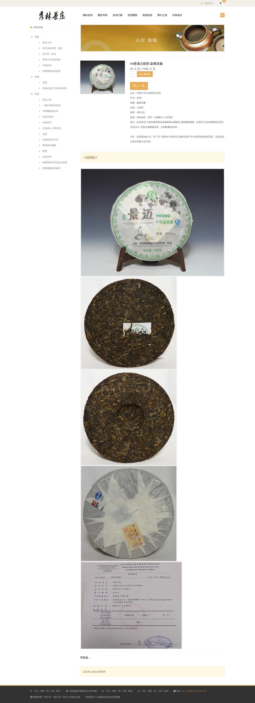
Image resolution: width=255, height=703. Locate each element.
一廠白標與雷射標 (51, 105)
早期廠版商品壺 (50, 111)
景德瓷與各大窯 (50, 139)
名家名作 (47, 122)
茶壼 (37, 94)
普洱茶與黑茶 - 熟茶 (52, 48)
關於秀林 (103, 15)
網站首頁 (88, 15)
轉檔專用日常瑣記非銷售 (54, 162)
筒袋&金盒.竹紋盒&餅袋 (54, 88)
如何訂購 (117, 15)
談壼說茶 (147, 15)
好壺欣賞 (47, 156)
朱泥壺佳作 (48, 116)
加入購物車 (144, 74)
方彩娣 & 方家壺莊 (51, 128)
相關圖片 (91, 157)
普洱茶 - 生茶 (49, 54)
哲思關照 (132, 15)
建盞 (44, 151)
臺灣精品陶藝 (49, 145)
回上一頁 (139, 85)
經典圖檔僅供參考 (51, 71)
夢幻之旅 (162, 15)
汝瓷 (44, 134)
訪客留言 (177, 15)
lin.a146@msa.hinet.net (194, 691)
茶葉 (37, 36)
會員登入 (209, 3)
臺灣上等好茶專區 (51, 59)
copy (224, 679)
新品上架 (47, 42)
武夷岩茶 (47, 65)
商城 (37, 76)
